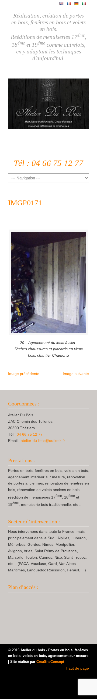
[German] (76, 3)
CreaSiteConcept (50, 662)
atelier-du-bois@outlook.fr (43, 440)
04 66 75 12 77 (30, 434)
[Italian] (84, 3)
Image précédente (23, 373)
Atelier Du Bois (48, 101)
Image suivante (76, 373)
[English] (61, 3)
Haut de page (77, 668)
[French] (69, 3)
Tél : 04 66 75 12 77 (48, 163)
